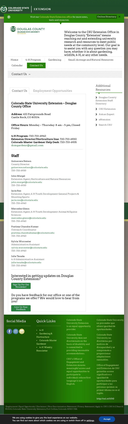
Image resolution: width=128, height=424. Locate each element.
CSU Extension (107, 109)
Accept (106, 419)
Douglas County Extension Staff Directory (106, 100)
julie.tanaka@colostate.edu (26, 262)
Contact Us (36, 65)
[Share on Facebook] (8, 17)
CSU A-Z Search (116, 406)
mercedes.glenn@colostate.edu (28, 218)
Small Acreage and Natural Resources (90, 59)
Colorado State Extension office (56, 17)
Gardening (54, 59)
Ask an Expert (106, 114)
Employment (11, 406)
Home (14, 59)
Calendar (17, 65)
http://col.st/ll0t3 (105, 399)
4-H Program (33, 59)
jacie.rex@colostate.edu (24, 200)
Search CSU (105, 125)
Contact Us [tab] (19, 90)
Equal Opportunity (27, 406)
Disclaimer (42, 406)
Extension (42, 9)
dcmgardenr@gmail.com (27, 145)
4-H (41, 330)
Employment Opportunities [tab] (52, 90)
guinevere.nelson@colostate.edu (29, 167)
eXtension (104, 119)
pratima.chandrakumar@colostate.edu (32, 233)
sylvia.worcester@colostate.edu (29, 247)
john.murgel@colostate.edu (26, 182)
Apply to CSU (101, 406)
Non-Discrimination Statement (62, 406)
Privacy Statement (86, 406)
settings (90, 420)
